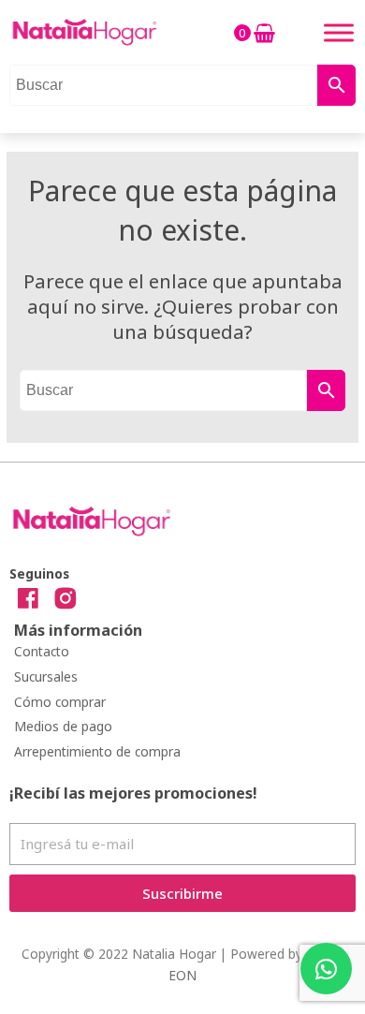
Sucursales (46, 676)
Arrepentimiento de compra (97, 751)
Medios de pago (63, 726)
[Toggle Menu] (339, 32)
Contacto (41, 651)
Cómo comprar (60, 702)
